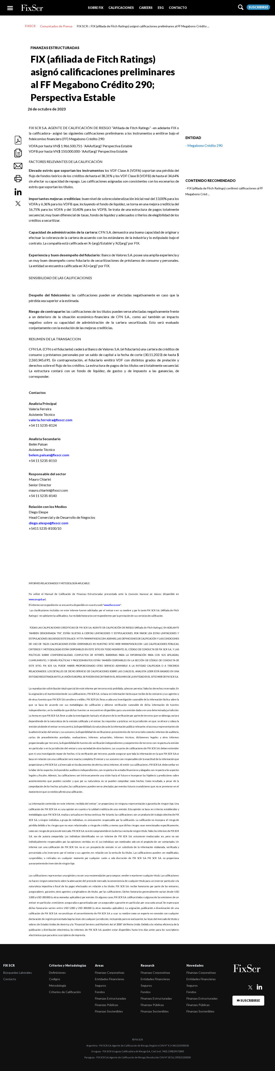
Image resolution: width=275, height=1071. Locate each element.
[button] (95, 7)
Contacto (9, 979)
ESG (161, 7)
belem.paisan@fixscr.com (49, 455)
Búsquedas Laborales (17, 972)
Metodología (57, 985)
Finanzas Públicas (106, 1005)
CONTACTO (178, 7)
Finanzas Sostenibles (109, 1011)
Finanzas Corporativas (109, 972)
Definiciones (57, 972)
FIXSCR (30, 26)
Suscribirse (258, 7)
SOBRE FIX (95, 7)
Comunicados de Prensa (56, 26)
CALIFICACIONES (121, 7)
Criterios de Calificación (65, 992)
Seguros (100, 985)
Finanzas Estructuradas (110, 998)
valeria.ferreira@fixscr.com (50, 420)
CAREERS (146, 7)
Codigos (54, 979)
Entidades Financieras (109, 979)
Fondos (100, 992)
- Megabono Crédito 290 (203, 145)
